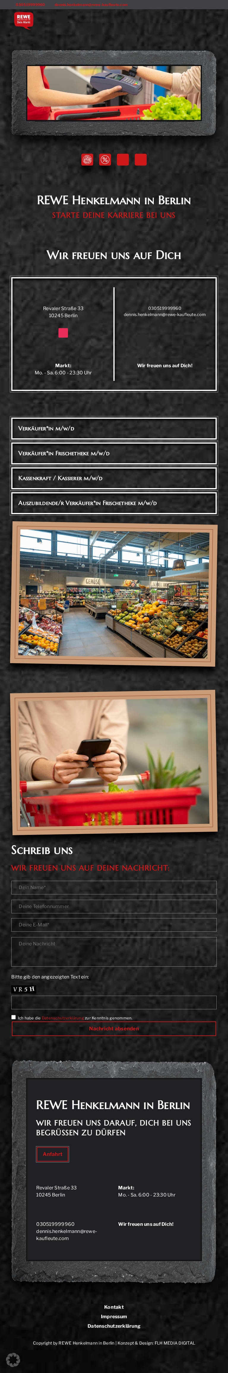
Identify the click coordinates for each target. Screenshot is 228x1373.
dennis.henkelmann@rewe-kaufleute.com (165, 314)
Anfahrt (52, 1154)
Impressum (114, 1316)
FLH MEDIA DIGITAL (175, 1342)
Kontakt (114, 1307)
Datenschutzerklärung (63, 1018)
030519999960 (30, 4)
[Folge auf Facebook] (123, 160)
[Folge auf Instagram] (141, 160)
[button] (13, 1360)
